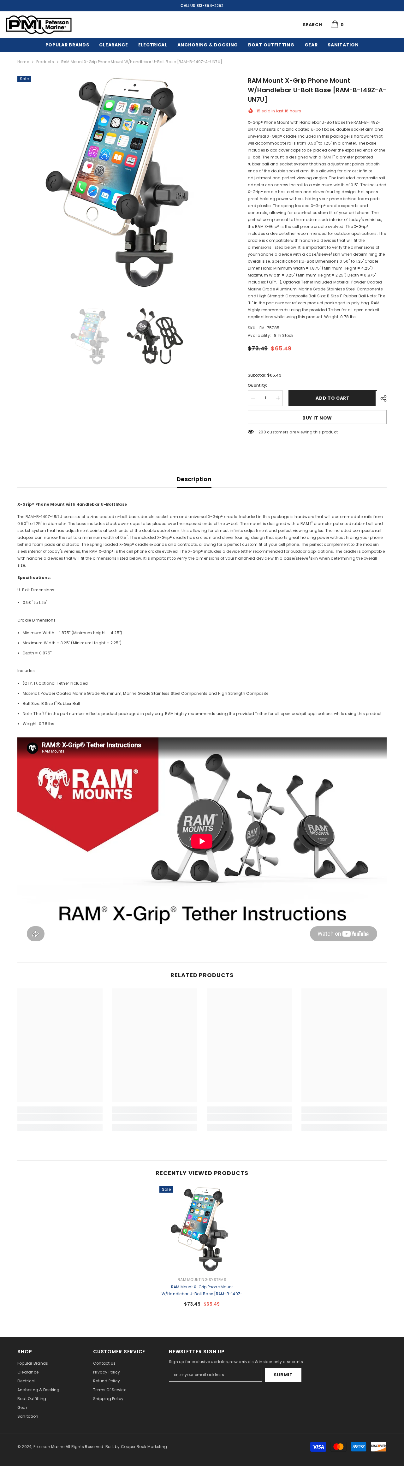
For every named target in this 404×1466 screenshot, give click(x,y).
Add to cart (331, 398)
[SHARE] (381, 398)
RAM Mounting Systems (202, 1279)
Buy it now (317, 418)
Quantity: (257, 385)
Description (194, 479)
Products (45, 61)
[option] (123, 182)
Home (23, 61)
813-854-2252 (210, 5)
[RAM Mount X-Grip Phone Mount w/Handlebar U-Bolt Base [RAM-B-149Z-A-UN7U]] (202, 1229)
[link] (60, 1117)
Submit (283, 1375)
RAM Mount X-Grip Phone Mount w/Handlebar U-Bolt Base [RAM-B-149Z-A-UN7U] (202, 1290)
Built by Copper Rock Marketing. (136, 1446)
